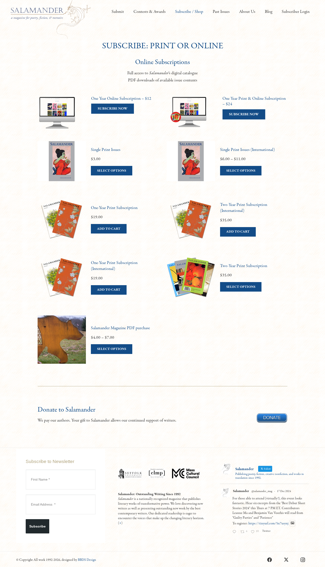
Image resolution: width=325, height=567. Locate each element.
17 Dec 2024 (284, 491)
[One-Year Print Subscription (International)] (98, 282)
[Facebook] (270, 560)
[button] (126, 12)
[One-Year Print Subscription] (98, 224)
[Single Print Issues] (98, 166)
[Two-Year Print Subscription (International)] (227, 224)
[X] (286, 560)
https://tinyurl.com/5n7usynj (268, 523)
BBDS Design (87, 559)
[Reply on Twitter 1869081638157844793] (235, 532)
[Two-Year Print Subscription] (227, 282)
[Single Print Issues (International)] (227, 166)
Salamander (241, 491)
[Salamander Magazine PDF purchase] (98, 344)
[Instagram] (303, 560)
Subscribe (37, 526)
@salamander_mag (261, 491)
